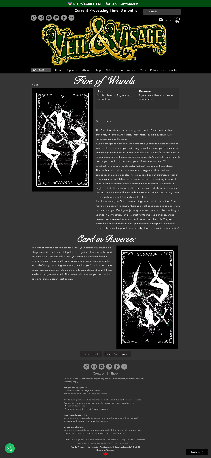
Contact (98, 373)
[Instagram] (41, 18)
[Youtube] (49, 18)
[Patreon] (56, 18)
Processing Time (103, 10)
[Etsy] (71, 18)
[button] (177, 20)
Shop (114, 373)
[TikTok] (34, 18)
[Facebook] (64, 18)
